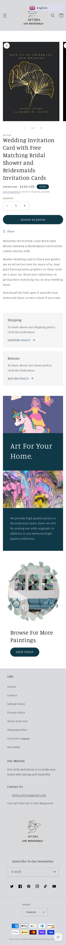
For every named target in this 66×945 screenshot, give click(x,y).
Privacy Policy (16, 712)
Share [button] (11, 231)
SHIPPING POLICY (19, 340)
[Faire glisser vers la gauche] (25, 128)
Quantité (8, 198)
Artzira (17, 939)
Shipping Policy (17, 729)
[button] (5, 15)
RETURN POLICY (18, 378)
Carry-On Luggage (18, 738)
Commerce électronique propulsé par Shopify (39, 939)
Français (31, 911)
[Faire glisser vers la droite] (41, 128)
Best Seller (13, 747)
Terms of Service (17, 721)
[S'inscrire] (54, 871)
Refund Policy (16, 703)
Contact (12, 695)
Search (11, 686)
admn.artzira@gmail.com (29, 795)
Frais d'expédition (11, 192)
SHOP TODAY (25, 652)
